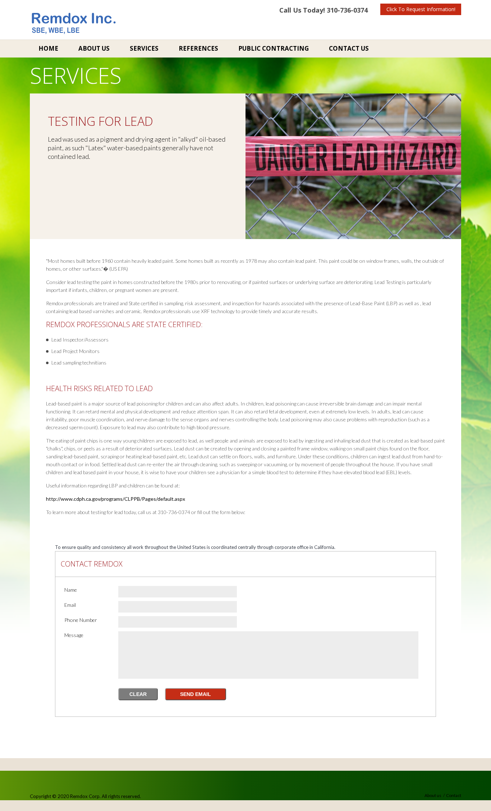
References (198, 48)
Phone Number (80, 620)
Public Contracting (273, 48)
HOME (48, 48)
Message (73, 635)
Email (70, 605)
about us (94, 48)
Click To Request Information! (420, 9)
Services (144, 48)
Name (70, 590)
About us (433, 795)
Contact (453, 795)
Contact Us (349, 48)
